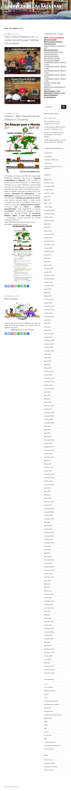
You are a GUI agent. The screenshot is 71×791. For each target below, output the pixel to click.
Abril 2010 (47, 663)
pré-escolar (47, 735)
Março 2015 (47, 525)
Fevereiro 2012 (48, 621)
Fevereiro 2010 (49, 666)
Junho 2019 (47, 392)
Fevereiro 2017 (48, 467)
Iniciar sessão (48, 760)
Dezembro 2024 (49, 210)
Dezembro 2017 (49, 447)
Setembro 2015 (49, 519)
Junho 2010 (47, 659)
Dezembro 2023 (49, 241)
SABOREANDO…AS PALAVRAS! (33, 6)
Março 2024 (48, 231)
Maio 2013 (47, 584)
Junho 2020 (47, 357)
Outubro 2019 (48, 385)
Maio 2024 (47, 224)
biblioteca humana (49, 691)
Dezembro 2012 (49, 601)
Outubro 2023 (48, 248)
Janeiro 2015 (48, 529)
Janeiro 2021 (48, 337)
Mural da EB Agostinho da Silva (53, 52)
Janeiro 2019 (48, 409)
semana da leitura (49, 742)
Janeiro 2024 (48, 238)
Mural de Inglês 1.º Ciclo (52, 91)
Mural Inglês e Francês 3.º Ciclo (54, 93)
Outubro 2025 (48, 190)
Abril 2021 (47, 327)
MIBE (46, 721)
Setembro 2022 (49, 285)
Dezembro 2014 (49, 532)
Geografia (47, 708)
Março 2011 (47, 645)
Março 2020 (48, 368)
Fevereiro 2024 (49, 234)
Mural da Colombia (50, 40)
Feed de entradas (49, 763)
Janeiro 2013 (48, 597)
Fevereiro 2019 (49, 406)
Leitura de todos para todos (52, 715)
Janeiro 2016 (48, 505)
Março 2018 (47, 436)
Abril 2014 (47, 553)
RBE (45, 738)
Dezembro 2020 (49, 340)
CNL (45, 697)
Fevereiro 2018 (49, 440)
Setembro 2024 (49, 220)
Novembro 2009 (49, 673)
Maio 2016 (47, 491)
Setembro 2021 (49, 316)
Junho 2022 (47, 289)
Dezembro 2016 (49, 474)
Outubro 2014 (48, 539)
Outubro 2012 (48, 604)
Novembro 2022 (49, 279)
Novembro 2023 (49, 244)
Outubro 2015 (48, 515)
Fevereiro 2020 (49, 371)
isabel (46, 166)
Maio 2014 (47, 549)
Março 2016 (47, 498)
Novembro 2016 (49, 477)
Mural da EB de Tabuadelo (52, 60)
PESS (46, 725)
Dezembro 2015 (49, 508)
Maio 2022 (47, 292)
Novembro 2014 (49, 536)
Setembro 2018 (49, 423)
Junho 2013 (47, 580)
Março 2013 (47, 591)
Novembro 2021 (49, 310)
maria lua (47, 156)
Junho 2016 (47, 488)
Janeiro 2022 (48, 303)
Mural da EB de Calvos (51, 54)
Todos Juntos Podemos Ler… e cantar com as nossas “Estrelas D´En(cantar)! (21, 40)
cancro (46, 694)
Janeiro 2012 (48, 625)
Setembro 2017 (49, 457)
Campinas (47, 153)
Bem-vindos (11, 298)
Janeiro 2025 (48, 207)
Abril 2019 (47, 399)
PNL (45, 728)
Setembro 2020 (49, 351)
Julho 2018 (47, 426)
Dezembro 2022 (49, 275)
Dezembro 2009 (49, 669)
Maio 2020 (47, 361)
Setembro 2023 (49, 251)
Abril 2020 (47, 364)
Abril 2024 (47, 227)
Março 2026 (48, 179)
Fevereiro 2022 (49, 299)
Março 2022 (48, 296)
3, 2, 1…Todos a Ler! (50, 118)
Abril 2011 (47, 642)
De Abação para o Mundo (52, 704)
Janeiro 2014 (48, 563)
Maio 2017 (47, 460)
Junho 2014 (47, 546)
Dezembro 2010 (49, 649)
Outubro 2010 (48, 656)
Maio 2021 (47, 323)
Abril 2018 (47, 433)
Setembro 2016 (49, 484)
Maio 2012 (47, 611)
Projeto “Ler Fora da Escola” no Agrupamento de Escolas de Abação (54, 134)
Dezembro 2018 (49, 412)
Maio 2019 (47, 395)
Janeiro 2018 (48, 443)
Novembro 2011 (49, 632)
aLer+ (46, 684)
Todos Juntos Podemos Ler (52, 745)
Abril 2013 (47, 587)
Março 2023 (48, 265)
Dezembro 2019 (49, 378)
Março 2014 (47, 556)
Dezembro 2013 (49, 567)
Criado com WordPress (11, 787)
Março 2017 (47, 464)
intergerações (48, 711)
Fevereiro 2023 (49, 268)
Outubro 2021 (48, 313)
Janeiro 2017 (48, 471)
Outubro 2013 (48, 573)
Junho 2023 (47, 255)
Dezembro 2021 (49, 306)
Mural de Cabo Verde (51, 50)
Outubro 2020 (48, 347)
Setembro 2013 (49, 577)
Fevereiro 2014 (49, 560)
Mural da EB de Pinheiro (51, 56)
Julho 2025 (47, 196)
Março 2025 (48, 203)
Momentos (55, 160)
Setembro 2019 (49, 388)
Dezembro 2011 (49, 628)
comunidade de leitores (51, 701)
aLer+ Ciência (48, 687)
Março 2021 (47, 330)
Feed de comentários (50, 766)
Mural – (54, 37)
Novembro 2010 (49, 652)
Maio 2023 (47, 258)
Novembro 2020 (49, 344)
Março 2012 (47, 618)
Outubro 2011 (48, 635)
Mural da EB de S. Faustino (52, 58)
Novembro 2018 (49, 416)
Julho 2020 (47, 354)
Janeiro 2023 (48, 272)
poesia (46, 732)
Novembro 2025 (49, 186)
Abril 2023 (47, 261)
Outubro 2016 (48, 481)
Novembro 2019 (49, 381)
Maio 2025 (47, 200)
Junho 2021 (47, 320)
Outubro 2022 (48, 282)
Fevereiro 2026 (49, 183)
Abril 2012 (47, 615)
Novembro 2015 (49, 512)
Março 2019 (47, 402)
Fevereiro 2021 (48, 334)
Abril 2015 (47, 522)
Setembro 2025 (49, 193)
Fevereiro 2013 (48, 594)
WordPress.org (49, 770)
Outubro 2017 (48, 453)
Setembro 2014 (49, 543)
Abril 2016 (47, 495)
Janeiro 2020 (48, 375)
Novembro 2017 (49, 450)
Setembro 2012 (49, 608)
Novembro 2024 (49, 214)
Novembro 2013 (49, 570)
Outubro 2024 (48, 217)
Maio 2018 (47, 430)
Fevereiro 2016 (49, 501)
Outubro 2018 (48, 419)
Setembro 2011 (49, 639)
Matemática (48, 718)
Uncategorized (48, 749)
